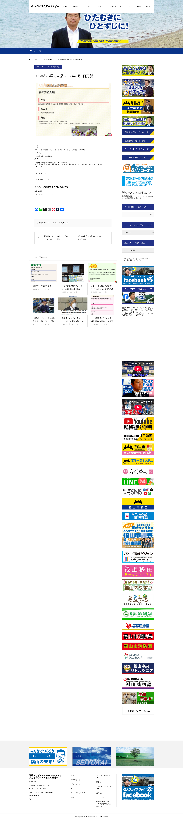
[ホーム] (29, 59)
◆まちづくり (56, 67)
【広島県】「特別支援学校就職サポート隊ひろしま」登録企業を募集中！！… (44, 321)
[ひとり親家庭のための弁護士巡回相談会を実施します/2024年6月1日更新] (102, 305)
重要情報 (75, 6)
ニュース (129, 6)
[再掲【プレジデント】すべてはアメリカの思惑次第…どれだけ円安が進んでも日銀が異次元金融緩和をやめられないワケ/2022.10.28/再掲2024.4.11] (72, 305)
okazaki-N (46, 223)
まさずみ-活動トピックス (103, 777)
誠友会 (138, 6)
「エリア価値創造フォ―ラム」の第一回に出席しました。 (72, 289)
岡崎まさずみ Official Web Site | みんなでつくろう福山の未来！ (45, 776)
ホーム (73, 775)
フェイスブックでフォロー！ (103, 787)
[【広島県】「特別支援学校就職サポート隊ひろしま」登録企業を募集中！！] (43, 305)
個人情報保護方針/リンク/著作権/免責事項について (103, 804)
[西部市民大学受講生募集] (43, 273)
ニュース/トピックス (114, 6)
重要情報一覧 (75, 780)
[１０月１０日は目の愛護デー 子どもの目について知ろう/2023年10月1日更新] (102, 273)
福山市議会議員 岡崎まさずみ (45, 6)
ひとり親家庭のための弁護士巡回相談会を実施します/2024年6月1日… (102, 321)
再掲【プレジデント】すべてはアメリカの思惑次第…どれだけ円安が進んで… (73, 321)
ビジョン (100, 6)
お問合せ (148, 6)
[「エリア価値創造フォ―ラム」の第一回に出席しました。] (72, 273)
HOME (65, 6)
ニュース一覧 (48, 67)
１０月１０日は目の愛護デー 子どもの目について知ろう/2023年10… (102, 289)
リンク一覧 (100, 797)
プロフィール (87, 6)
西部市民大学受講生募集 (42, 286)
